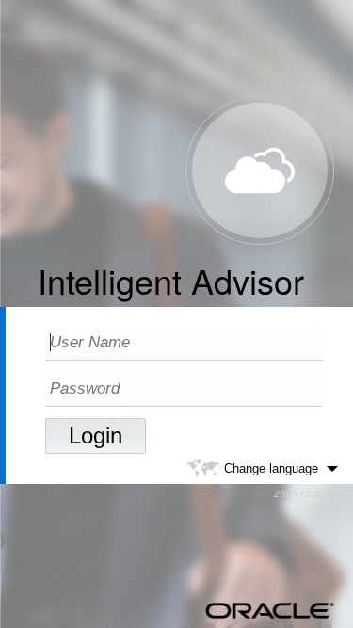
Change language (271, 467)
